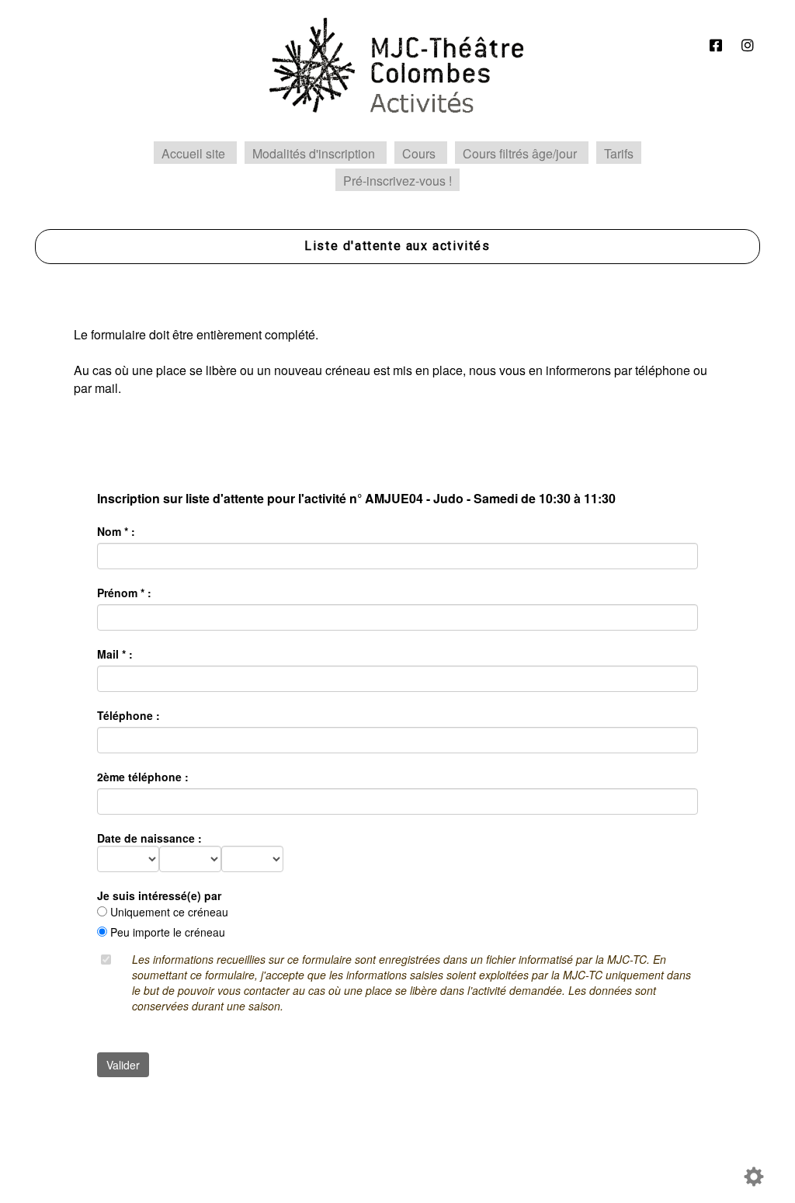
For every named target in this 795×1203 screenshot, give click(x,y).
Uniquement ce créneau (169, 912)
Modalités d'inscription (313, 153)
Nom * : (116, 531)
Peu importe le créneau (167, 932)
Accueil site (193, 153)
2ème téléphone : (143, 776)
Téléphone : (128, 715)
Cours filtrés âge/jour (520, 153)
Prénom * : (124, 592)
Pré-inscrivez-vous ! (397, 180)
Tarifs (619, 153)
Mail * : (115, 654)
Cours (419, 153)
